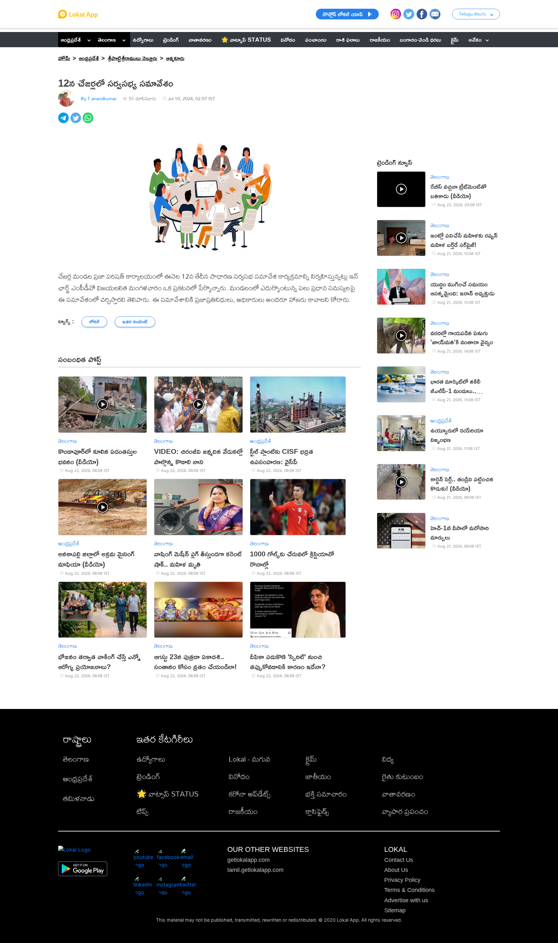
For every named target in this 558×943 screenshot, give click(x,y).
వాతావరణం (398, 793)
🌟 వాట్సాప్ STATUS (168, 793)
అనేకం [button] (475, 39)
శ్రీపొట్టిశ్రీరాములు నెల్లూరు (132, 57)
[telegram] (64, 121)
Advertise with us (406, 900)
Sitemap (395, 910)
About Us (396, 870)
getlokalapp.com (248, 860)
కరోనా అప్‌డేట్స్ (249, 793)
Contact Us (398, 860)
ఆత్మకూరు (175, 57)
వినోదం (239, 776)
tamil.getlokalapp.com (255, 870)
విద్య (388, 758)
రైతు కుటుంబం (402, 776)
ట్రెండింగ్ (148, 776)
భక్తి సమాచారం (326, 793)
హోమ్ (64, 57)
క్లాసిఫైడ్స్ (317, 811)
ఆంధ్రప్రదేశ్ (71, 39)
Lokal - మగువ (250, 758)
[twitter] (76, 121)
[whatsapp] (89, 121)
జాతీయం (318, 776)
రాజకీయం (243, 811)
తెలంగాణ (107, 39)
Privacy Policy (402, 880)
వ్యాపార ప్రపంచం (405, 811)
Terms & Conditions (409, 890)
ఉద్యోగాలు (151, 758)
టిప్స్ (142, 811)
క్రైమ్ (311, 758)
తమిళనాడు (79, 798)
